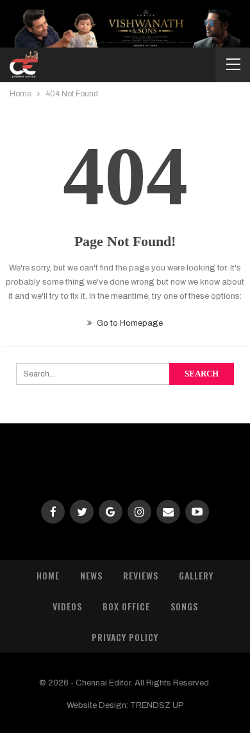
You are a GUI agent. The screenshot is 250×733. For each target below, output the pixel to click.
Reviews (140, 575)
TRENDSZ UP (157, 705)
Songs (184, 606)
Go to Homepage (129, 323)
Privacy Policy (125, 637)
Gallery (196, 575)
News (91, 575)
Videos (67, 606)
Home (48, 575)
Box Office (126, 606)
